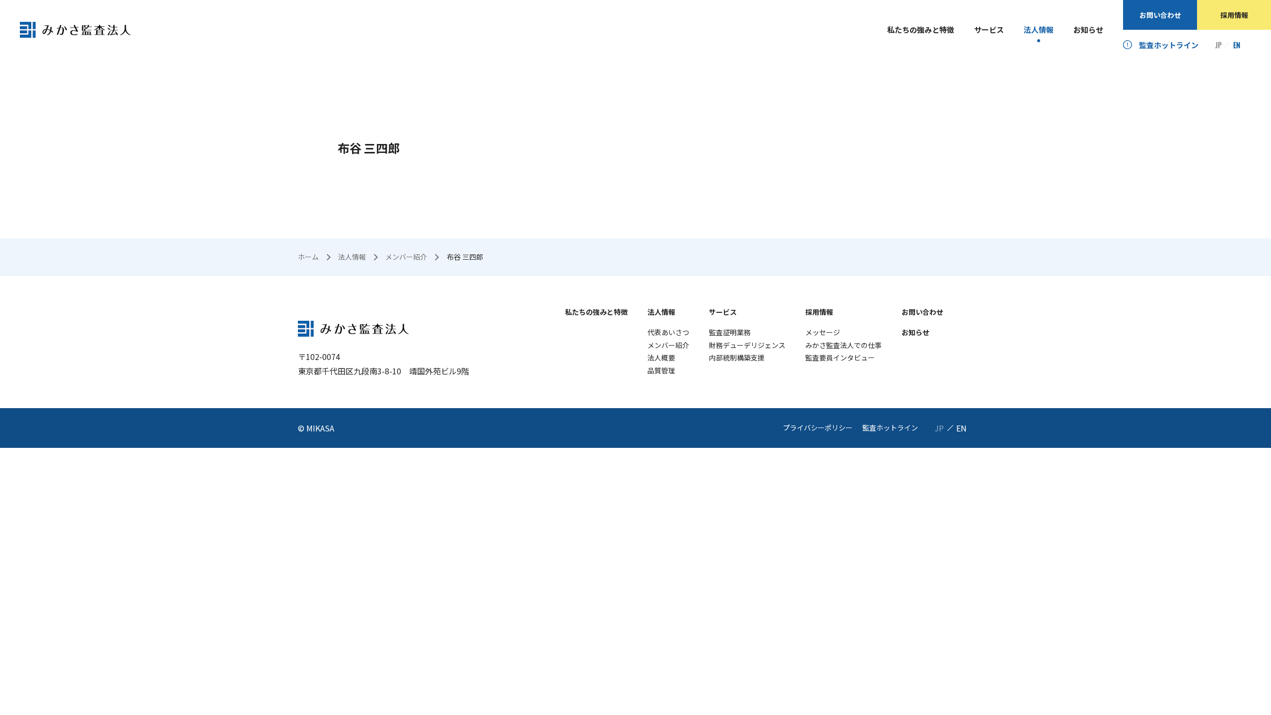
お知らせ (1088, 29)
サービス (989, 29)
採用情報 (1234, 15)
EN (1236, 45)
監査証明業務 (730, 332)
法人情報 (1039, 29)
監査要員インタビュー (840, 357)
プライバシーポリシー (817, 427)
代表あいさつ (668, 332)
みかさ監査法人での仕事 (843, 345)
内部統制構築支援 (737, 357)
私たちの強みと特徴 (920, 29)
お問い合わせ (1160, 15)
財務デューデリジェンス (747, 345)
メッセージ (822, 332)
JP (1218, 45)
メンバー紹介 (668, 345)
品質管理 (661, 370)
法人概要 (661, 357)
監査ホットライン (1169, 45)
